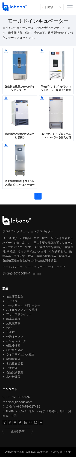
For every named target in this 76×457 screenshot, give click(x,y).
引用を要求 (17, 431)
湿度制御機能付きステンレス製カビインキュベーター (20, 182)
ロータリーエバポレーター (23, 305)
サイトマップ (56, 267)
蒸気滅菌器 (13, 323)
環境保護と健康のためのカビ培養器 (20, 135)
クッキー (39, 267)
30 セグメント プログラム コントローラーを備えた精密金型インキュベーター (56, 135)
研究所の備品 (14, 350)
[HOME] (14, 6)
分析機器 (11, 368)
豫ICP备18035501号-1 (16, 273)
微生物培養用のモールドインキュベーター (20, 88)
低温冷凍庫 (13, 346)
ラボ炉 (10, 332)
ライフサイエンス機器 (20, 354)
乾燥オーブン (14, 337)
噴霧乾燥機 (13, 319)
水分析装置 (13, 377)
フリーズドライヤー (19, 314)
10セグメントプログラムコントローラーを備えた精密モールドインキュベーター (56, 88)
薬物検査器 (13, 359)
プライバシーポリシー (16, 267)
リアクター (13, 301)
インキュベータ (16, 341)
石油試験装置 (14, 372)
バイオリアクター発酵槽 (21, 310)
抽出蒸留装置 (14, 297)
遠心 (9, 328)
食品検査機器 (14, 363)
